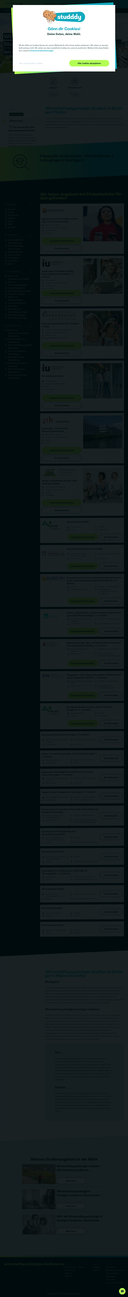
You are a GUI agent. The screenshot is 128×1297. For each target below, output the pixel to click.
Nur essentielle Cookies (31, 63)
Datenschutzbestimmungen (42, 50)
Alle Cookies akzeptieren (89, 63)
